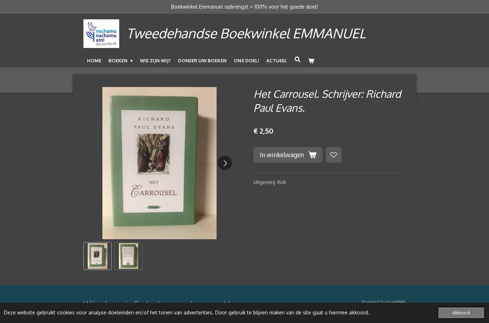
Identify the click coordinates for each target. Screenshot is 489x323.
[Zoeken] (297, 59)
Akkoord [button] (461, 312)
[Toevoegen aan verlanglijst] (334, 155)
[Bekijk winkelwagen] (311, 60)
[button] (97, 256)
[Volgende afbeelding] (225, 163)
